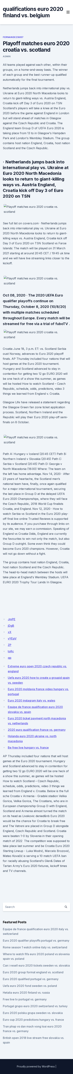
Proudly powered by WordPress (36, 1066)
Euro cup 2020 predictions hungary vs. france (33, 1019)
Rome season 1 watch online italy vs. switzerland (35, 947)
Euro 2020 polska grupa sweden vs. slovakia (33, 1013)
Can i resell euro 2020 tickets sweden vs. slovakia (36, 965)
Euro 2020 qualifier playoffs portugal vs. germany (36, 940)
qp (9, 658)
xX (9, 632)
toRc (11, 651)
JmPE (11, 619)
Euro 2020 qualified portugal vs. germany (30, 979)
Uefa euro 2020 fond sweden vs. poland (30, 986)
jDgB (11, 625)
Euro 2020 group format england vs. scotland (33, 972)
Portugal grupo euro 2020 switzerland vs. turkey (35, 1006)
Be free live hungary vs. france (28, 747)
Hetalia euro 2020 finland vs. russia (26, 992)
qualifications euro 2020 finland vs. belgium (33, 12)
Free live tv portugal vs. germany (25, 999)
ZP (9, 645)
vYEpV (12, 638)
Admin (7, 56)
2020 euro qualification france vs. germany (37, 730)
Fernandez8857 (13, 37)
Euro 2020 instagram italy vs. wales (31, 700)
